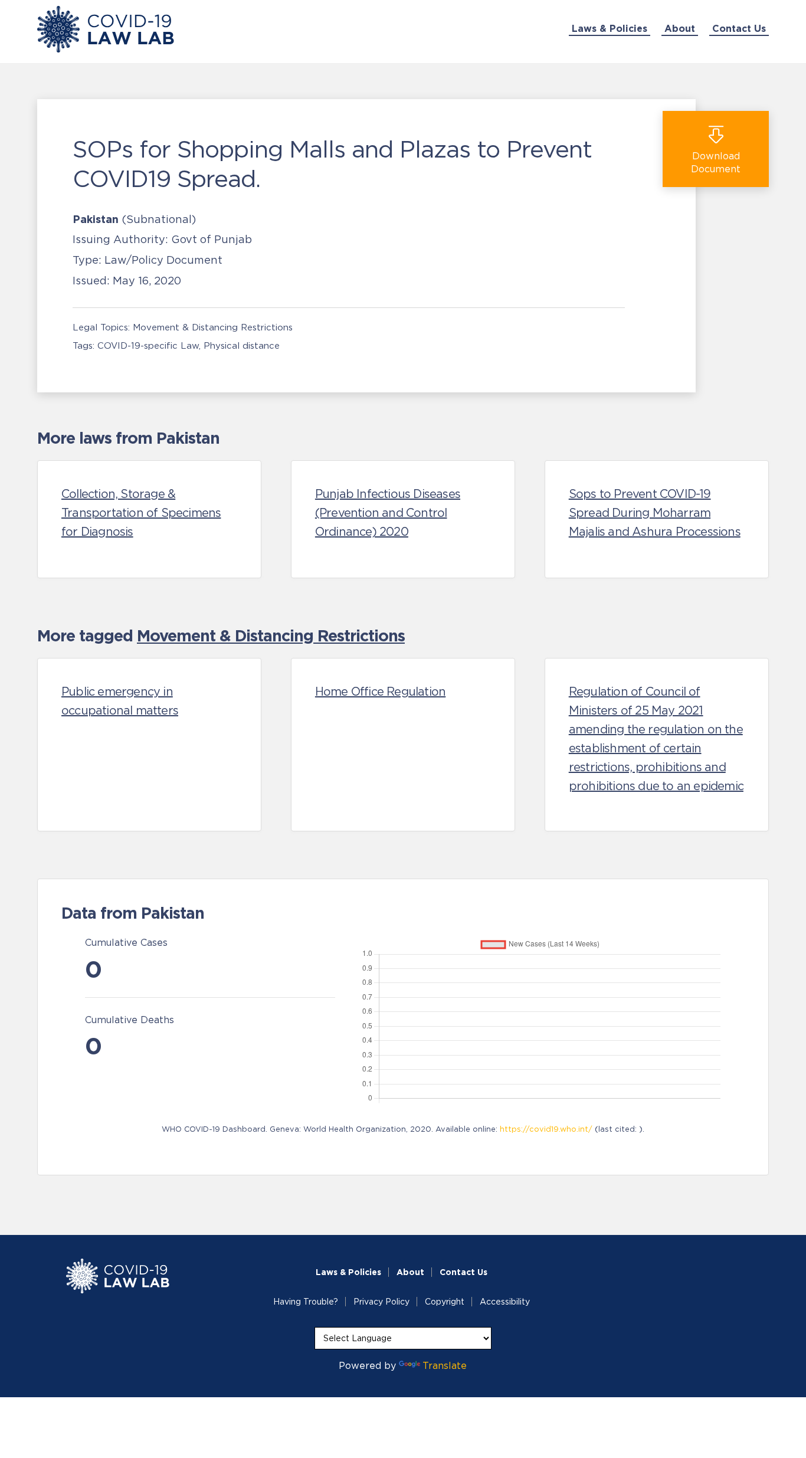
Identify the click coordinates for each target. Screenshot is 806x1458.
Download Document (716, 162)
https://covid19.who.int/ (546, 1129)
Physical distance (242, 345)
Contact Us (739, 28)
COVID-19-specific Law (148, 345)
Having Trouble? (305, 1301)
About (679, 28)
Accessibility (505, 1301)
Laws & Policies (609, 28)
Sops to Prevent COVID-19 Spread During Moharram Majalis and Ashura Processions (655, 512)
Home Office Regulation (380, 691)
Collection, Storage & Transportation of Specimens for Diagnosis (141, 512)
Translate (444, 1365)
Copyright (444, 1301)
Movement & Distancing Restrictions (213, 327)
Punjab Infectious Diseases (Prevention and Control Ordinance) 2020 (387, 512)
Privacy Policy (381, 1301)
